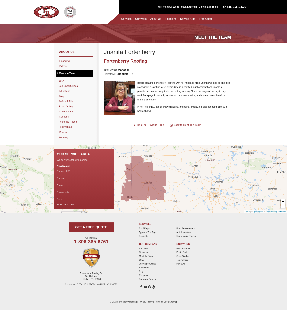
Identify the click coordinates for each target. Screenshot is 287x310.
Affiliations (64, 91)
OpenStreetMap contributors (276, 211)
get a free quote (91, 227)
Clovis (60, 185)
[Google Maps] (149, 287)
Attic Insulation (183, 232)
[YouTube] (145, 287)
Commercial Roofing (186, 236)
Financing (171, 18)
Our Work (141, 18)
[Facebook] (141, 287)
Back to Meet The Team (187, 125)
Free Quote (206, 18)
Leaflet (247, 211)
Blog (61, 96)
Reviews (63, 132)
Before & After (66, 101)
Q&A (61, 81)
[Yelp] (153, 287)
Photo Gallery (66, 106)
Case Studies (66, 111)
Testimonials (65, 127)
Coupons (64, 116)
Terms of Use (161, 301)
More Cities (67, 204)
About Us (155, 18)
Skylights (143, 236)
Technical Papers (68, 121)
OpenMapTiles (258, 211)
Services (126, 18)
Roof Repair (145, 228)
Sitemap (173, 301)
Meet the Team (67, 73)
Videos (63, 66)
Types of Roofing (147, 232)
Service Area (187, 18)
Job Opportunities (68, 86)
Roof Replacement (185, 228)
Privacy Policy (146, 301)
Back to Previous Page (150, 125)
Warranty (63, 137)
